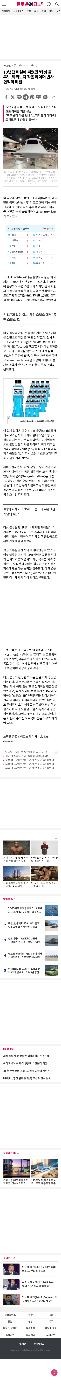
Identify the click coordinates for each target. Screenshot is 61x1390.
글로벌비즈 (18, 11)
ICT (51, 1321)
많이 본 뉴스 (9, 899)
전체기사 (6, 11)
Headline (8, 1049)
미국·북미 (34, 65)
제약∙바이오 (51, 1328)
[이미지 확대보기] (54, 130)
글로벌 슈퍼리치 (11, 1153)
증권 (44, 11)
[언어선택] (49, 4)
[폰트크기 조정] (54, 97)
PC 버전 (22, 1344)
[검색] (57, 4)
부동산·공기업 (10, 1328)
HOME (7, 65)
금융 (36, 11)
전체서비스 (39, 1344)
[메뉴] (4, 4)
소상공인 (10, 1335)
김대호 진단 (9, 1258)
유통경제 (30, 1328)
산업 (51, 11)
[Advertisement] (30, 36)
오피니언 (50, 1335)
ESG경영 (30, 1335)
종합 (29, 11)
